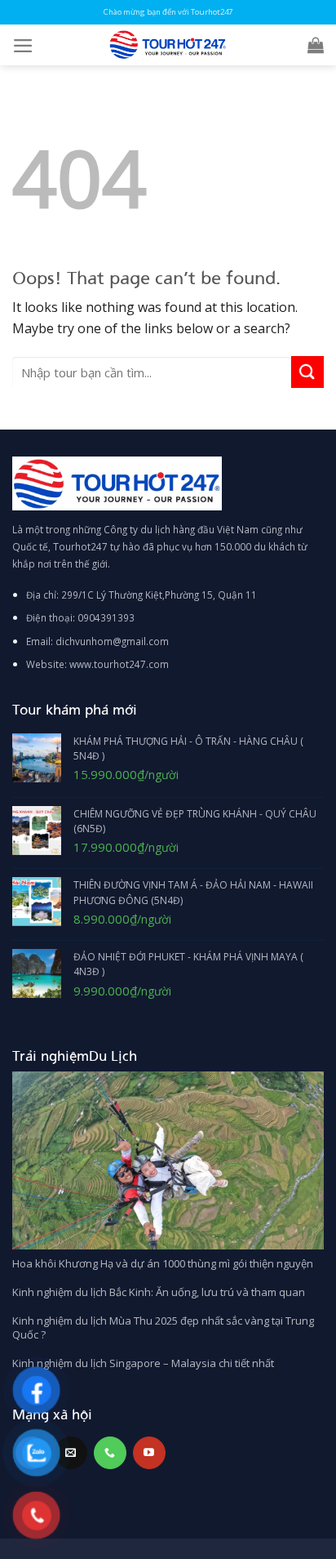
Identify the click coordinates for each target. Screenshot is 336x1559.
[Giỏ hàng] (315, 45)
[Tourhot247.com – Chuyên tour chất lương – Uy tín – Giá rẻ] (168, 44)
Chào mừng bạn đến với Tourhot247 (168, 12)
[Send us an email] (71, 1453)
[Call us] (110, 1453)
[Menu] (23, 45)
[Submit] (307, 372)
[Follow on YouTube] (149, 1453)
